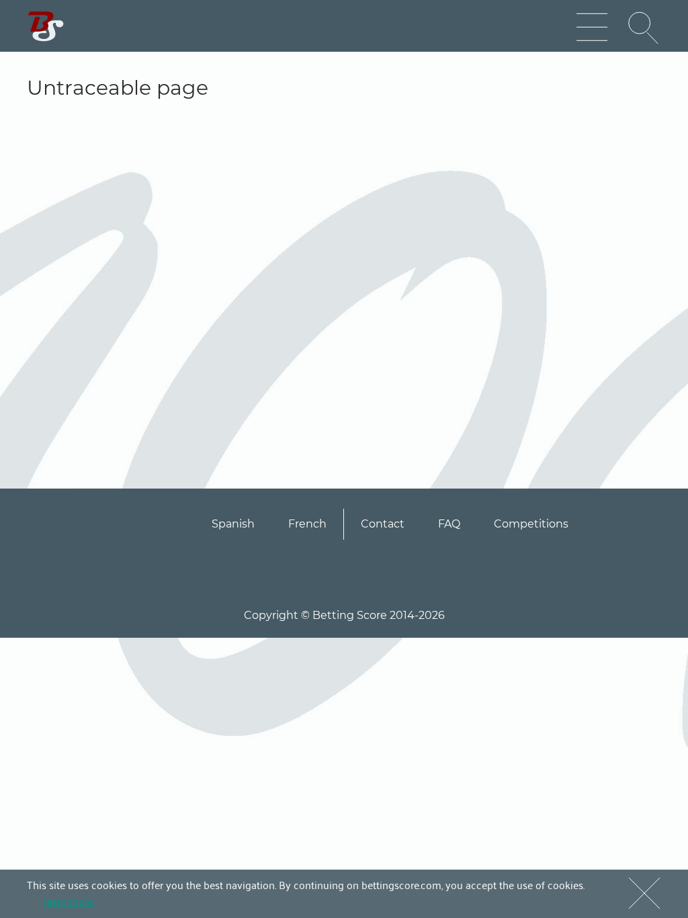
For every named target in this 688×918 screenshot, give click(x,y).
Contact (382, 523)
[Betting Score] (46, 26)
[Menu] (592, 27)
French (307, 523)
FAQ (449, 523)
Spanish (233, 523)
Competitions (531, 523)
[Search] (644, 27)
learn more (68, 900)
